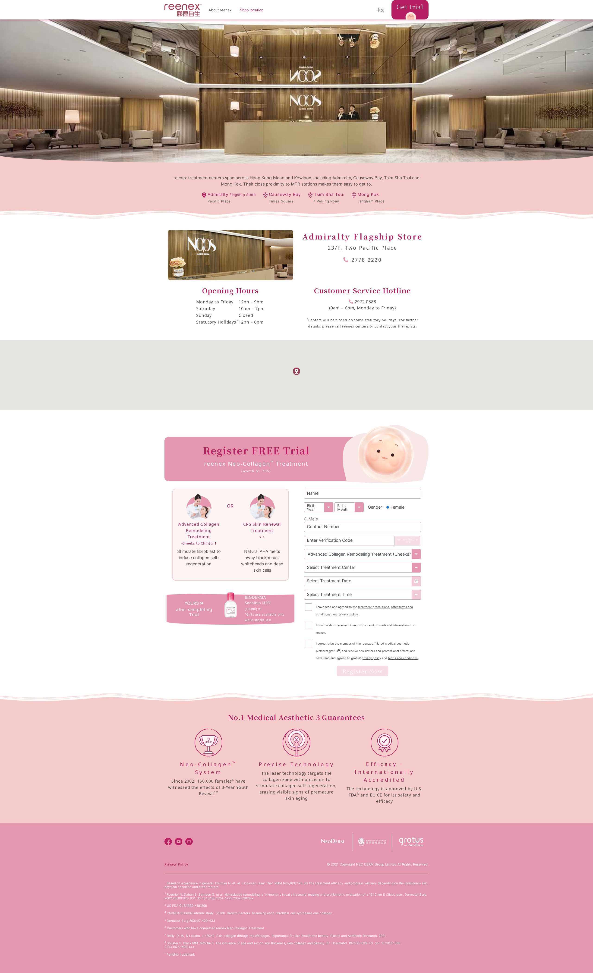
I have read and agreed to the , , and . (364, 610)
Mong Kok (371, 197)
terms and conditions (403, 658)
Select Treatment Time (329, 594)
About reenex (220, 10)
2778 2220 (366, 259)
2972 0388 (365, 301)
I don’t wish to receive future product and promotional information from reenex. (366, 628)
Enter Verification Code (330, 540)
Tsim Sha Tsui (329, 197)
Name (313, 493)
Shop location (251, 10)
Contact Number (323, 526)
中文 (380, 10)
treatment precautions (373, 607)
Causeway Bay (285, 197)
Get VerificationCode (407, 540)
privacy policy (348, 614)
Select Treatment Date (329, 580)
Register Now (362, 671)
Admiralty (232, 197)
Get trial (410, 6)
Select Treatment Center (331, 567)
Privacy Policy (176, 864)
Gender (375, 507)
